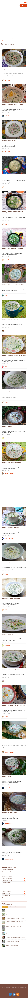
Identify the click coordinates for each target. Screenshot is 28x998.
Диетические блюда (7, 880)
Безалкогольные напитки (8, 876)
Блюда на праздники (7, 878)
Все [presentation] (5, 906)
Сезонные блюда (6, 895)
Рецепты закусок (6, 884)
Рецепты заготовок (6, 882)
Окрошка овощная (6, 40)
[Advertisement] (14, 23)
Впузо (2, 38)
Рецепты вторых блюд (7, 871)
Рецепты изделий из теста (8, 887)
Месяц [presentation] (23, 906)
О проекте (4, 989)
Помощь (24, 989)
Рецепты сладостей (6, 891)
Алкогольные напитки (7, 874)
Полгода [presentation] (17, 906)
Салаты (4, 897)
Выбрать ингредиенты (18, 5)
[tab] (5, 907)
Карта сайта (11, 989)
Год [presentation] (11, 906)
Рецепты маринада (6, 889)
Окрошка (18, 38)
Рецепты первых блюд (9, 38)
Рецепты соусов (6, 893)
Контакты (18, 989)
